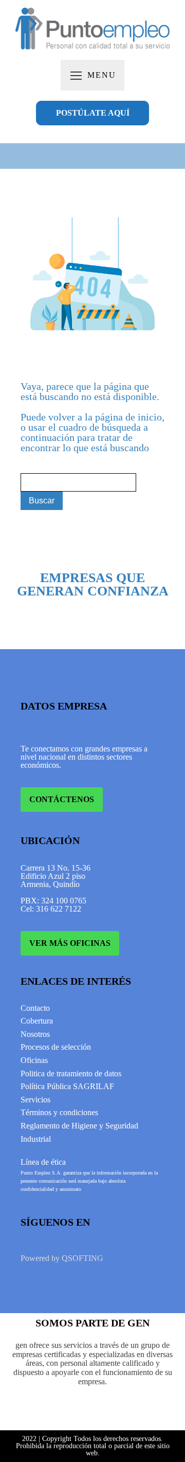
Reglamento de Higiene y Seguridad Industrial (79, 1132)
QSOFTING (82, 1258)
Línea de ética (43, 1162)
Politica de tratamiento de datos (71, 1073)
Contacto (35, 1008)
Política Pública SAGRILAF (67, 1086)
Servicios (35, 1099)
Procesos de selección (56, 1047)
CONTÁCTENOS (61, 799)
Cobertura (37, 1020)
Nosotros (35, 1034)
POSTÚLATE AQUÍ (93, 112)
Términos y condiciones (59, 1112)
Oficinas (34, 1060)
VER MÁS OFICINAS (69, 943)
